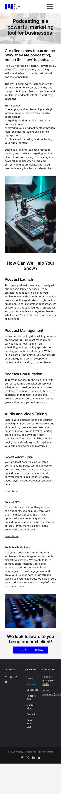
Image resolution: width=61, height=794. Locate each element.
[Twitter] (11, 677)
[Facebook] (6, 677)
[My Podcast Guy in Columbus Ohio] (12, 4)
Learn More (11, 491)
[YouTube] (6, 682)
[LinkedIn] (16, 677)
